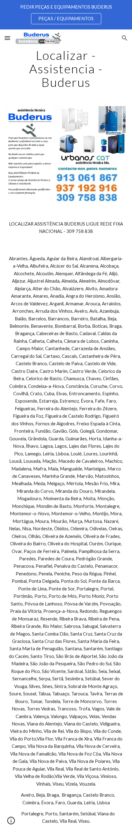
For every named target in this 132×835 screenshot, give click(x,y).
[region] (66, 14)
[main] (66, 68)
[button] (7, 37)
